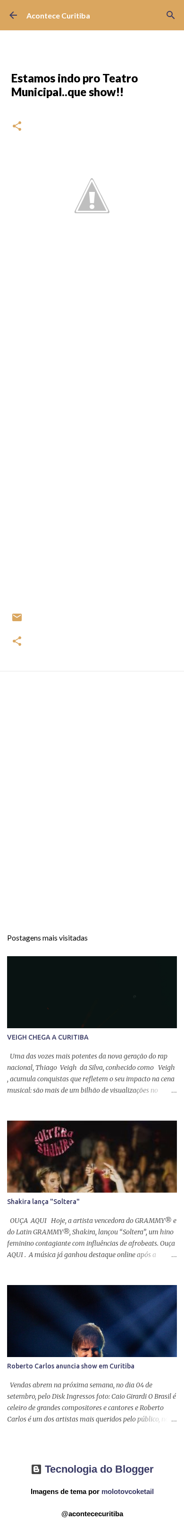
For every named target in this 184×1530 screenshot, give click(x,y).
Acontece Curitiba (58, 15)
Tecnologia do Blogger (98, 1469)
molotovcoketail (127, 1491)
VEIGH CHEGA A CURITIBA (48, 1037)
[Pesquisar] (170, 15)
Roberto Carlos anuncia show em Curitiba (70, 1366)
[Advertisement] (92, 808)
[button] (17, 126)
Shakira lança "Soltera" (43, 1201)
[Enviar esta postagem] (17, 621)
